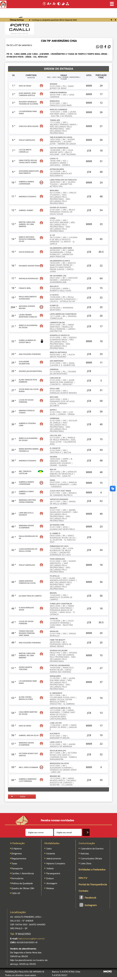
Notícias (84, 853)
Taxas (14, 863)
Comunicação (87, 843)
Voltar (23, 796)
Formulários (17, 878)
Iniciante (50, 853)
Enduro (50, 878)
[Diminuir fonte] (54, 6)
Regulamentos (18, 858)
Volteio (50, 868)
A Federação (17, 843)
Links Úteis (85, 863)
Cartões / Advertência (22, 873)
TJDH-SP (15, 893)
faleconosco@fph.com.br (31, 938)
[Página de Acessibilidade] (44, 6)
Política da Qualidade (22, 883)
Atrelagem (51, 883)
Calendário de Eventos (91, 848)
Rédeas (50, 888)
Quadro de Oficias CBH (22, 888)
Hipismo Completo (55, 863)
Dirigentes (16, 853)
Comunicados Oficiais (91, 858)
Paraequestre (53, 873)
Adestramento (53, 858)
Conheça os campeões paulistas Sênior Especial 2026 (54, 20)
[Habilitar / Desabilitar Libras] (63, 6)
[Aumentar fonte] (49, 6)
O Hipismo (16, 848)
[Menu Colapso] (0, 29)
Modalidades (51, 843)
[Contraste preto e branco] (59, 6)
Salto (49, 848)
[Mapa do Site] (67, 6)
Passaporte (17, 868)
